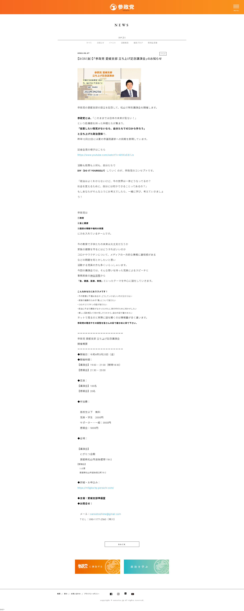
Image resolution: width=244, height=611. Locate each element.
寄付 (65, 594)
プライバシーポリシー (92, 594)
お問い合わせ (76, 594)
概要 (58, 594)
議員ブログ (138, 42)
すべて (89, 42)
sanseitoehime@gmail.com (105, 514)
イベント (112, 42)
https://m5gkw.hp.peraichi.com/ (96, 488)
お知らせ (100, 42)
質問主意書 (152, 42)
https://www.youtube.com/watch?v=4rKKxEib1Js (106, 155)
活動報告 (125, 42)
